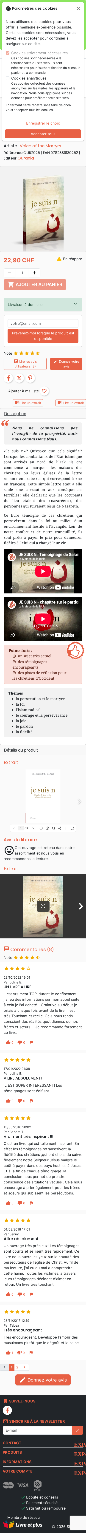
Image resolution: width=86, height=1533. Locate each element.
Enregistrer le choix (43, 123)
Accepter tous (43, 133)
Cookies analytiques (28, 78)
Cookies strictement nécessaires (39, 53)
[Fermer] (78, 8)
